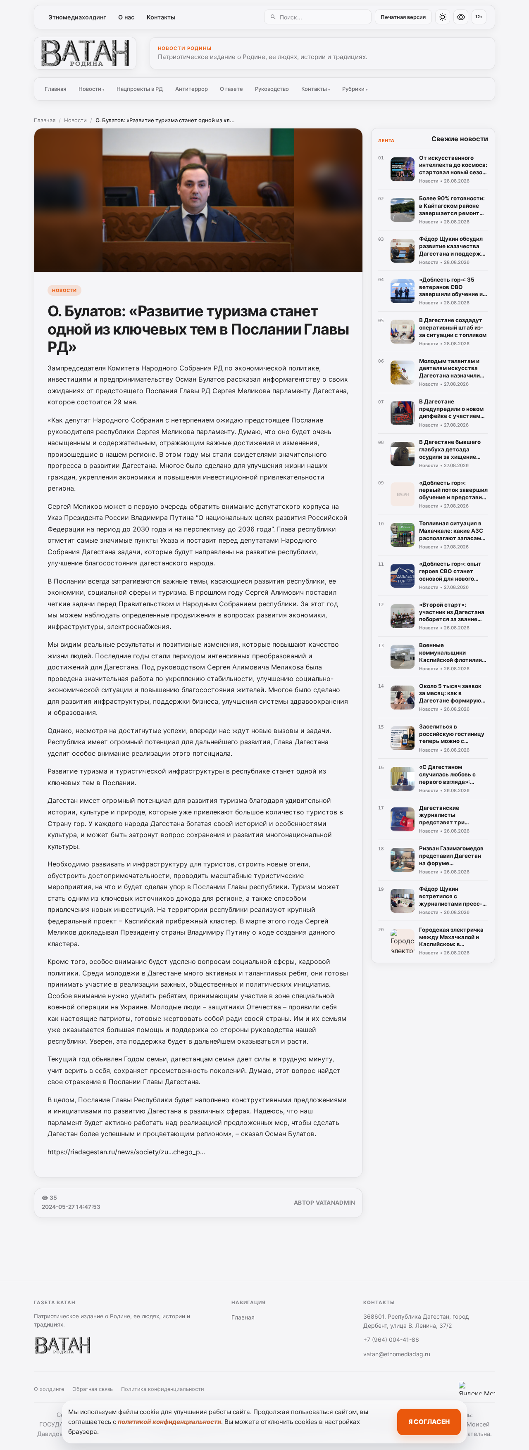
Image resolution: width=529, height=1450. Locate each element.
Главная (55, 88)
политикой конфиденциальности (169, 1422)
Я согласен (429, 1422)
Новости (92, 88)
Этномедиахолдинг (77, 17)
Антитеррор (191, 88)
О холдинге (49, 1389)
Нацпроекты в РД (140, 88)
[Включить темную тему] (442, 16)
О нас (126, 17)
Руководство (272, 88)
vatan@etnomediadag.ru (396, 1353)
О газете (231, 88)
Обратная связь (92, 1389)
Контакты (161, 17)
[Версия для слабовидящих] (460, 16)
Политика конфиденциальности (162, 1389)
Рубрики (355, 88)
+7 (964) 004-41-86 (391, 1339)
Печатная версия (403, 17)
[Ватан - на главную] (85, 53)
